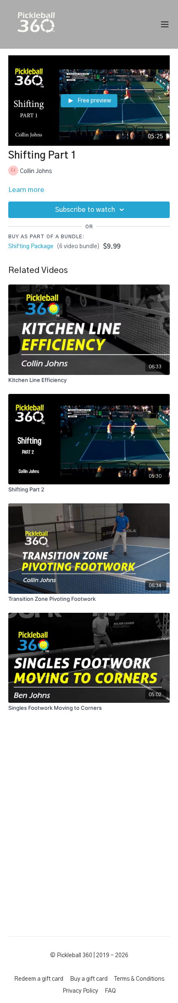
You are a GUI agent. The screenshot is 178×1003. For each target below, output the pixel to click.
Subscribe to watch (85, 209)
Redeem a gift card (38, 979)
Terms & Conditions (139, 979)
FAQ (110, 991)
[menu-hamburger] (165, 24)
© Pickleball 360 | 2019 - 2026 (89, 955)
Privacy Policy (80, 991)
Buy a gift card (89, 979)
